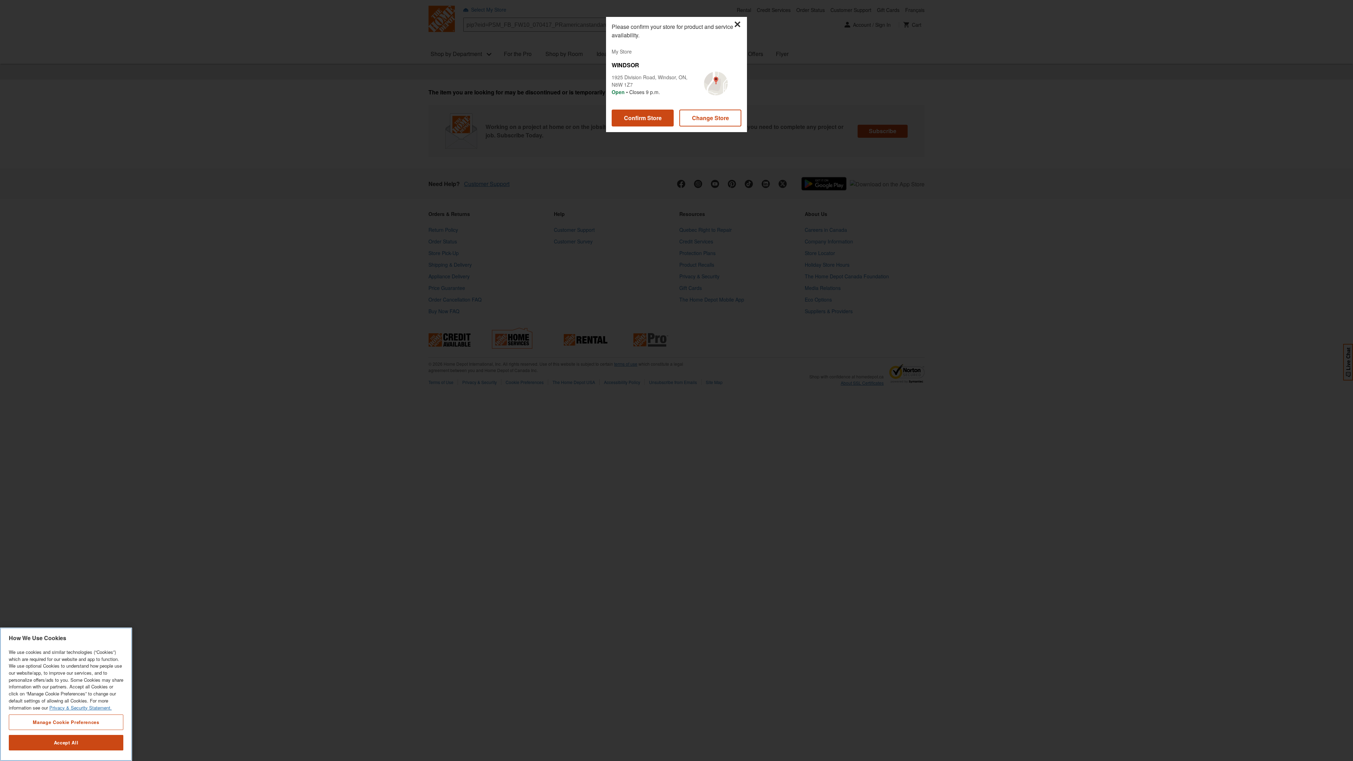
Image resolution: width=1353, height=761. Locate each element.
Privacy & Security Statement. (80, 707)
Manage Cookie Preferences (66, 722)
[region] (66, 694)
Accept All (66, 742)
